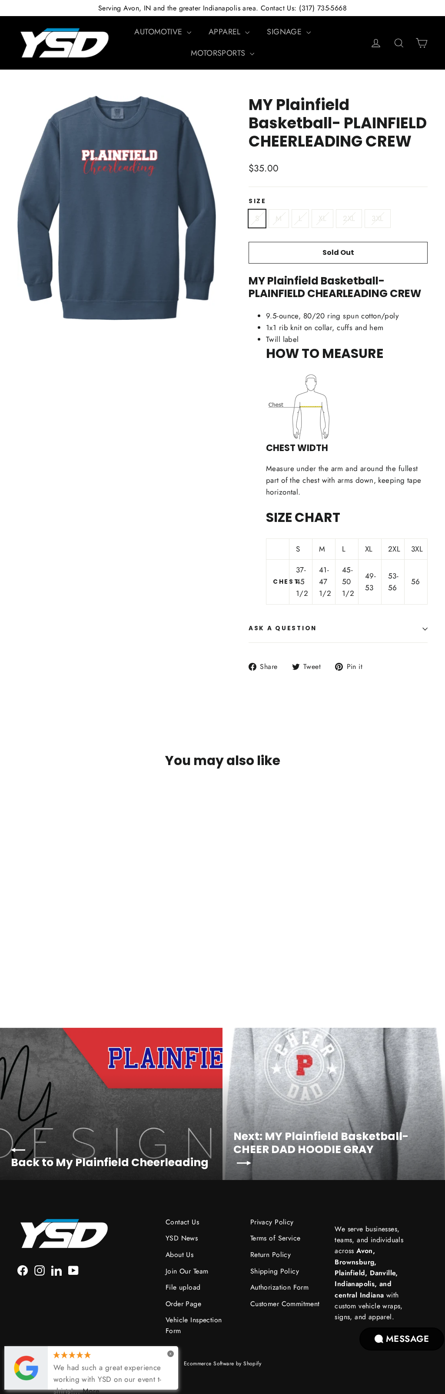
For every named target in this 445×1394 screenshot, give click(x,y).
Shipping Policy (274, 1271)
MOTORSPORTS (219, 53)
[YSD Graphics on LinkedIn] (56, 1270)
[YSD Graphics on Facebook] (22, 1270)
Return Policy (270, 1255)
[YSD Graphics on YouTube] (73, 1270)
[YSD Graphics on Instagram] (39, 1270)
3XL (377, 218)
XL (322, 218)
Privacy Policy (272, 1222)
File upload (183, 1287)
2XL (349, 218)
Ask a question (283, 628)
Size (257, 201)
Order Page (183, 1304)
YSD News (182, 1238)
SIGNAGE (285, 31)
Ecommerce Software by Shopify (222, 1363)
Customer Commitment (285, 1304)
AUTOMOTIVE (159, 31)
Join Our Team (187, 1271)
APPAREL (226, 31)
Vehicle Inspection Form (194, 1325)
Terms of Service (275, 1238)
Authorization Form (279, 1287)
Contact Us (182, 1222)
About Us (179, 1255)
